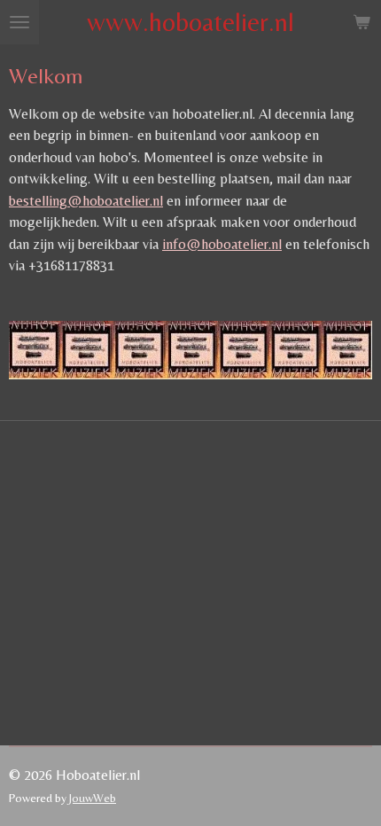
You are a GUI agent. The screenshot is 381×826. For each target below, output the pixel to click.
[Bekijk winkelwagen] (361, 22)
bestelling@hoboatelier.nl (86, 200)
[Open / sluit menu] (19, 22)
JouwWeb (92, 798)
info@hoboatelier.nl (222, 244)
